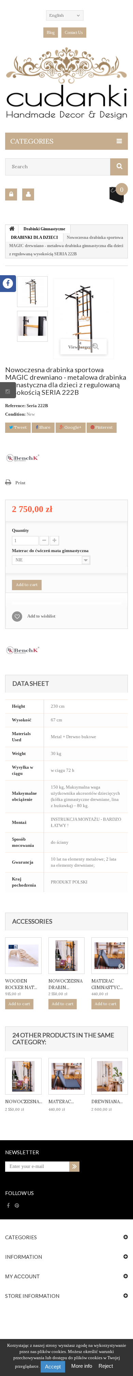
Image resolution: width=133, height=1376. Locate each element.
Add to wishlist (41, 616)
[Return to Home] (11, 229)
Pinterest (103, 427)
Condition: (15, 414)
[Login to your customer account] (11, 194)
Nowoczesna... (23, 1102)
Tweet (20, 427)
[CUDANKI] (66, 83)
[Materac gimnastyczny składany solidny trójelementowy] (109, 955)
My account (22, 1276)
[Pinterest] (17, 1205)
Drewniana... (107, 1102)
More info (82, 1366)
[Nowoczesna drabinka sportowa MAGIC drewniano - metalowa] (66, 955)
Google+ (72, 427)
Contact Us (74, 32)
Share (44, 427)
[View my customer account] (28, 194)
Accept (53, 1366)
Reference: (15, 405)
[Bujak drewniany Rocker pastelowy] (23, 955)
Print (20, 482)
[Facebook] (8, 1205)
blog (51, 32)
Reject (106, 1366)
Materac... (61, 1102)
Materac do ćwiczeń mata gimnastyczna (51, 550)
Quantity (20, 530)
